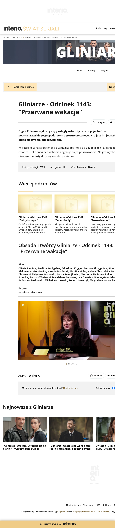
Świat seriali (17, 37)
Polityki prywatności (81, 511)
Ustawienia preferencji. (100, 511)
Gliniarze (37, 37)
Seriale (28, 37)
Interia (6, 37)
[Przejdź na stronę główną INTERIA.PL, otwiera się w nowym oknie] (13, 28)
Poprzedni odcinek (23, 87)
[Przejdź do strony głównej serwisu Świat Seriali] (41, 28)
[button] (107, 70)
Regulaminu (62, 511)
